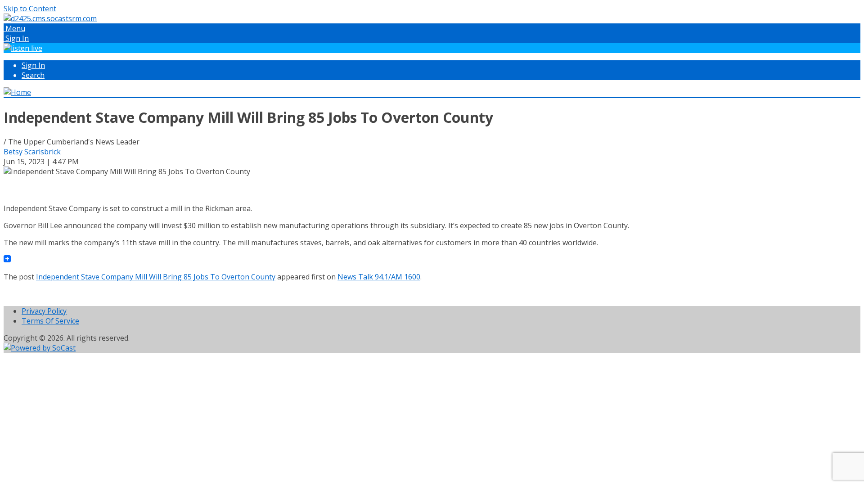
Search (33, 75)
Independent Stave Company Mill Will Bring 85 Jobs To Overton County (155, 277)
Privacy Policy (44, 311)
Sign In (33, 65)
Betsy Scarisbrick (32, 152)
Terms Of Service (50, 321)
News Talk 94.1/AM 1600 (379, 277)
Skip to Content (30, 9)
